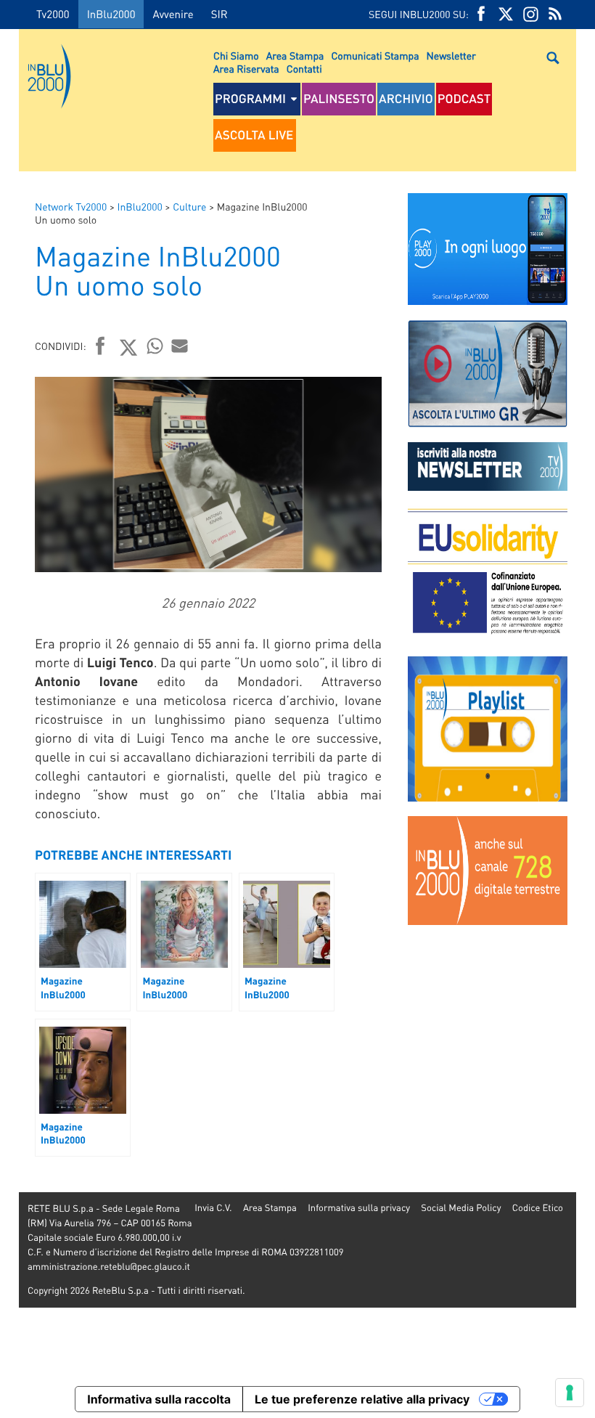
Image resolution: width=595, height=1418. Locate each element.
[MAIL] (180, 345)
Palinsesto (338, 99)
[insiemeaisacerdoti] (9, 719)
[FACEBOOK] (481, 14)
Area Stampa (295, 55)
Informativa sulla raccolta (159, 1399)
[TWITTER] (505, 14)
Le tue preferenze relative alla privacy (362, 1399)
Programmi (250, 99)
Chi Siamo (236, 55)
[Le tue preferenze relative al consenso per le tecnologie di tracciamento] (569, 1392)
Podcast (464, 99)
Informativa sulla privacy (359, 1208)
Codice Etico (537, 1208)
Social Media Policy (461, 1208)
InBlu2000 (111, 14)
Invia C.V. (212, 1208)
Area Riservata (246, 69)
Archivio (406, 99)
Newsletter (451, 55)
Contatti (304, 69)
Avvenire (172, 14)
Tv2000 (53, 14)
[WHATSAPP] (155, 345)
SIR (219, 14)
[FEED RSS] (555, 14)
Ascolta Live (254, 135)
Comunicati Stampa (375, 55)
